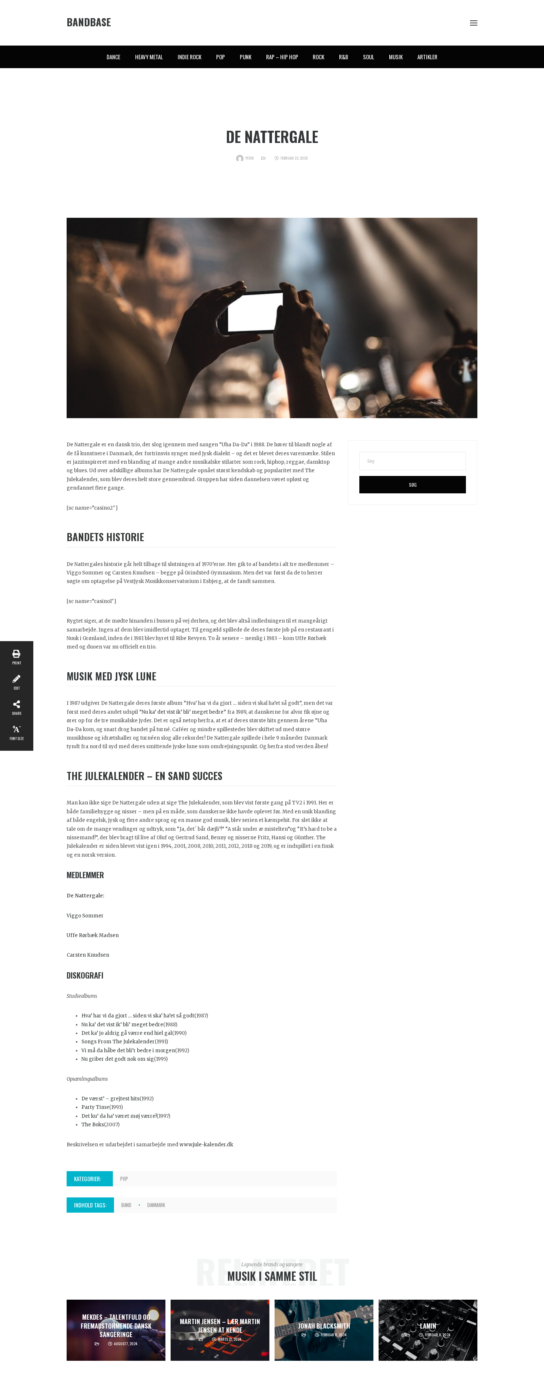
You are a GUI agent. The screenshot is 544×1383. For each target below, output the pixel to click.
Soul (368, 57)
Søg (413, 484)
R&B (343, 57)
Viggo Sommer (85, 916)
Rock (318, 57)
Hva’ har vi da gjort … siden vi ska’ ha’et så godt (137, 1016)
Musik (396, 57)
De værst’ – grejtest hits (110, 1099)
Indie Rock (189, 57)
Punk (245, 57)
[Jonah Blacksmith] (324, 1330)
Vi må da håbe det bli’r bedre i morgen (128, 1050)
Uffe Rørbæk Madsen (93, 935)
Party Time (95, 1107)
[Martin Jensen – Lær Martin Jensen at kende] (220, 1330)
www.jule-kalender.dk (206, 1145)
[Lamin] (428, 1330)
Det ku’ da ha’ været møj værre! (119, 1116)
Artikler (427, 57)
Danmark (156, 1205)
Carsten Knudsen (88, 955)
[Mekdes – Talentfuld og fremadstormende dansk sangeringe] (116, 1330)
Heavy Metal (149, 57)
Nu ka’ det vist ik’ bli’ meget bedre (183, 712)
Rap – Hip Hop (282, 57)
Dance (113, 57)
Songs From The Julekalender (118, 1042)
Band (126, 1205)
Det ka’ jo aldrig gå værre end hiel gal (126, 1033)
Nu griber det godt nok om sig (117, 1059)
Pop (220, 57)
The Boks (92, 1125)
